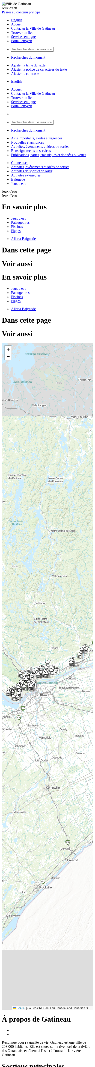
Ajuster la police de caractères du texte (39, 69)
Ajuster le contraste (25, 74)
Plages (16, 231)
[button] (86, 650)
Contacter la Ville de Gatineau (33, 28)
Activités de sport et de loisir (31, 171)
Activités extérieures (26, 175)
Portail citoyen (21, 41)
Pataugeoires (20, 222)
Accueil (16, 24)
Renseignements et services (31, 151)
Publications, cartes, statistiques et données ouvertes (48, 155)
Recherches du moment (28, 57)
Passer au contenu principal (22, 12)
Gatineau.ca (19, 163)
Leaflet (20, 1008)
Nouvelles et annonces (27, 142)
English (16, 20)
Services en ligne (23, 37)
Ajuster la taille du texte (28, 65)
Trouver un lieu (22, 33)
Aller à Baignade (23, 239)
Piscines (17, 227)
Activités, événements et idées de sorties (40, 146)
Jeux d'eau (18, 184)
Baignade (18, 179)
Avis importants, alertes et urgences (36, 138)
